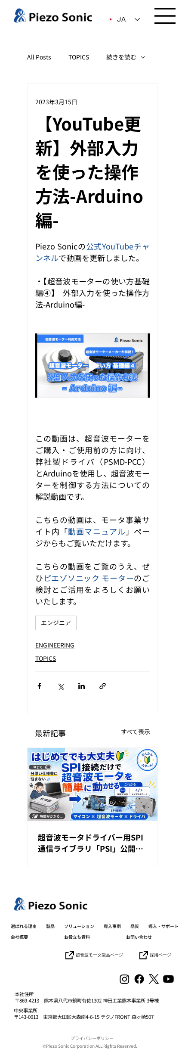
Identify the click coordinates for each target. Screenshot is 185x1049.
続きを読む (121, 57)
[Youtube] (168, 979)
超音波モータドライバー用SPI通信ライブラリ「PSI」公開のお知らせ (90, 842)
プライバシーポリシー (92, 1038)
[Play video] (92, 365)
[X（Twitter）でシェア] (60, 686)
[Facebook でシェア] (39, 686)
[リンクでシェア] (103, 686)
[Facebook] (139, 979)
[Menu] (165, 16)
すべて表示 (135, 731)
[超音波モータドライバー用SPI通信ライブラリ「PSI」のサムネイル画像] (92, 784)
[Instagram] (124, 979)
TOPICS (78, 57)
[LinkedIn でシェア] (81, 686)
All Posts (39, 57)
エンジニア (56, 622)
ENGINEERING (54, 645)
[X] (154, 979)
